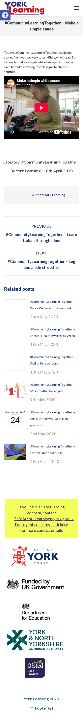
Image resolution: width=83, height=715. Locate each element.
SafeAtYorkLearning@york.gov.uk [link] (44, 518)
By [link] (25, 170)
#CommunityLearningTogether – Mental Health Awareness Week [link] (52, 332)
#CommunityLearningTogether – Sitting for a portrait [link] (52, 360)
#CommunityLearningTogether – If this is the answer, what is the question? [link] (54, 418)
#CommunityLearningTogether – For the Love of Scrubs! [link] (52, 449)
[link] (5, 15)
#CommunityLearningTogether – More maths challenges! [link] (52, 388)
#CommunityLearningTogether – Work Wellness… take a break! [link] (52, 305)
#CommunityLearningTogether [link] (49, 162)
